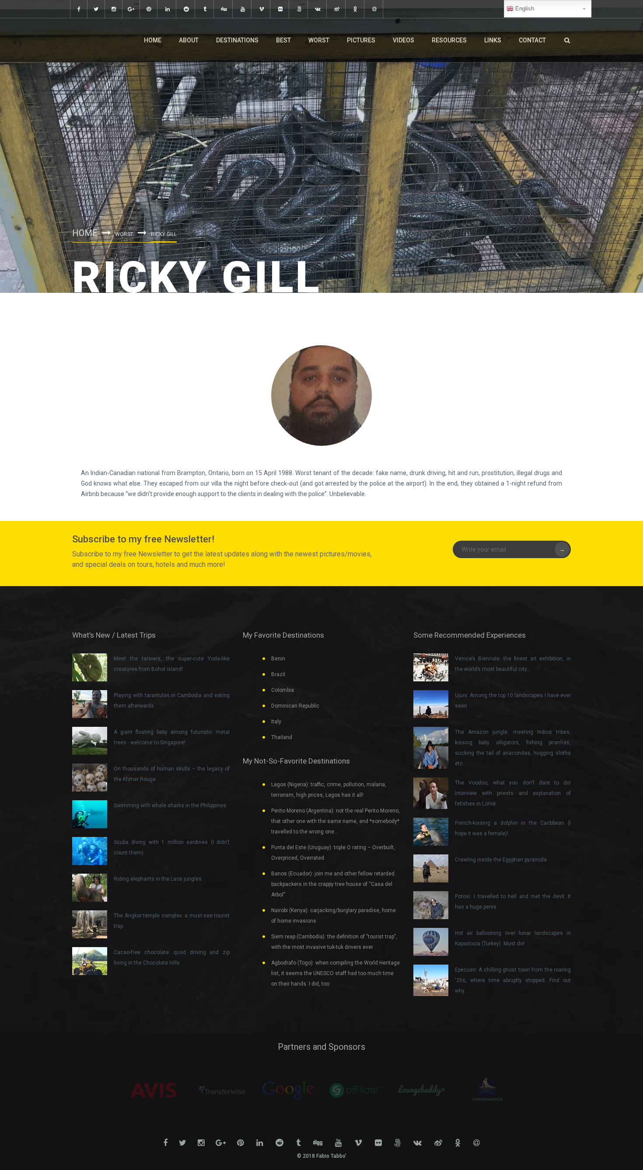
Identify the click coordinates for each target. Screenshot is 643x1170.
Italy (276, 722)
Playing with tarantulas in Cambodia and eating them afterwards (172, 700)
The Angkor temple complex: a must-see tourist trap (172, 921)
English (524, 8)
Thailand (281, 737)
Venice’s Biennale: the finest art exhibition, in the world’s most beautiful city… (513, 664)
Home (152, 40)
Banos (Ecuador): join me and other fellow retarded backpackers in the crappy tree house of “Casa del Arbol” (333, 884)
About (189, 40)
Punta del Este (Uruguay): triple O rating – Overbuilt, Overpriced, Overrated (333, 852)
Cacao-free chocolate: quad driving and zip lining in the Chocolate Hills (172, 957)
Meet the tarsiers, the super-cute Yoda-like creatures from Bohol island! (172, 664)
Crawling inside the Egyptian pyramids (501, 860)
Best (283, 40)
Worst (318, 40)
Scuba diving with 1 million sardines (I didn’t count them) (172, 847)
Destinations (237, 40)
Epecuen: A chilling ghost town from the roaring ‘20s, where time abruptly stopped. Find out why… (513, 980)
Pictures (361, 40)
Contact (532, 40)
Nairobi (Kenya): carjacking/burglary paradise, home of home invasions (333, 915)
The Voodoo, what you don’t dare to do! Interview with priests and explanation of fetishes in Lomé (513, 793)
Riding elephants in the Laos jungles (158, 879)
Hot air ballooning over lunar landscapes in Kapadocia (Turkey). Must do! (513, 938)
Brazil (278, 674)
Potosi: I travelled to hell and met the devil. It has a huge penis (513, 901)
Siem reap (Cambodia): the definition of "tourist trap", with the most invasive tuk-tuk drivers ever (334, 942)
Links (492, 40)
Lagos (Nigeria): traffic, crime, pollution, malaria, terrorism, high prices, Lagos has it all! (328, 789)
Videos (403, 40)
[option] (155, 1090)
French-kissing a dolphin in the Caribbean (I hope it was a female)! (513, 828)
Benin (278, 659)
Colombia (282, 690)
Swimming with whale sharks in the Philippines (170, 805)
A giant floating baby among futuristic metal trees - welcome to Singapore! (172, 737)
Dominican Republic (295, 706)
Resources (449, 40)
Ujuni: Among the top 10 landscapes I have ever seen (513, 700)
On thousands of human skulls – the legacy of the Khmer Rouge (172, 774)
